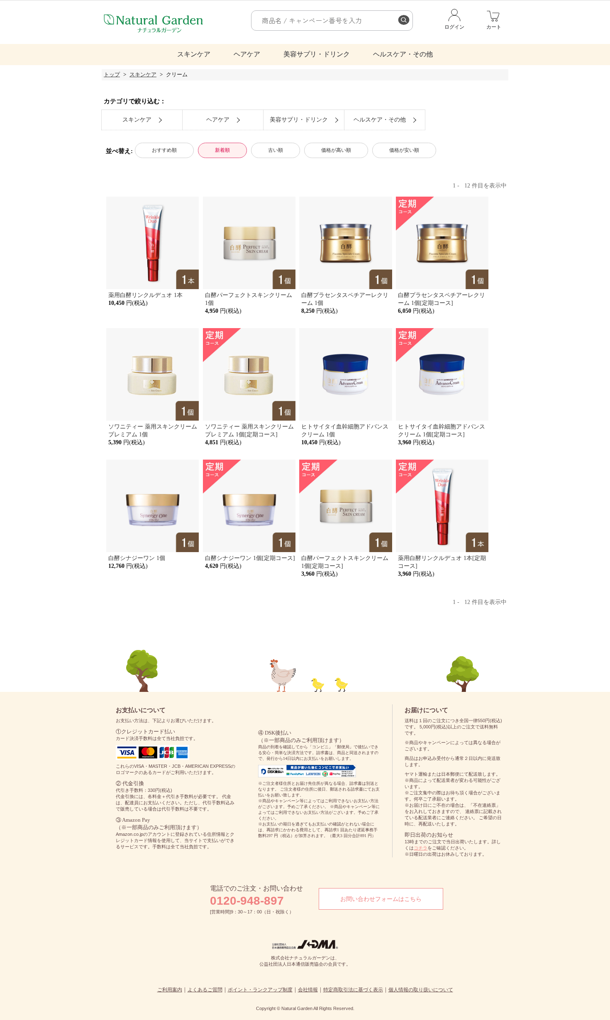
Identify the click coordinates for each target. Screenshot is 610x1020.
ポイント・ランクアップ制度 (260, 990)
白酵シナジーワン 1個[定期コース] (250, 558)
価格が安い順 (404, 150)
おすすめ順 (164, 150)
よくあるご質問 (205, 990)
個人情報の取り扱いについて (420, 990)
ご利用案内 (169, 990)
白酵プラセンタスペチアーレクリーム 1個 (344, 299)
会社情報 (308, 990)
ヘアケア (247, 54)
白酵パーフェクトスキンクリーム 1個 (248, 299)
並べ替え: (119, 150)
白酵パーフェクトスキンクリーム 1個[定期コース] (344, 562)
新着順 (222, 150)
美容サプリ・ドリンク (316, 54)
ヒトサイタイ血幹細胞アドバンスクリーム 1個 (344, 430)
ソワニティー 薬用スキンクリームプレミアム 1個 (152, 430)
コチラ (420, 847)
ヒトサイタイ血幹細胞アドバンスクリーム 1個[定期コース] (441, 430)
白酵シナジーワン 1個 (136, 558)
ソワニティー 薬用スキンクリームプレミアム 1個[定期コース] (249, 430)
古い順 (275, 150)
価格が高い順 (336, 150)
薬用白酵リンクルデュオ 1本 (145, 295)
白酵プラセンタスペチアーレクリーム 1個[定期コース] (441, 299)
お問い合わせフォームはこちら (381, 899)
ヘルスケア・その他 (403, 54)
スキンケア (193, 54)
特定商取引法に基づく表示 (353, 990)
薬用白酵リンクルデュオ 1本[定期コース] (442, 562)
